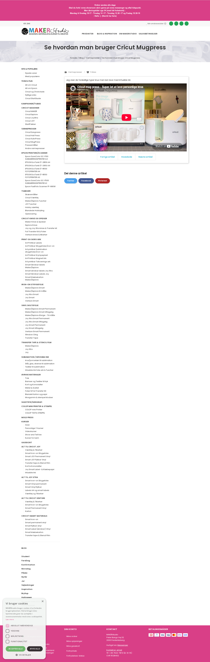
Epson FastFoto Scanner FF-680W (40, 186)
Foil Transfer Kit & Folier (35, 231)
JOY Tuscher (31, 204)
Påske (24, 573)
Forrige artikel (107, 156)
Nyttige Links (30, 95)
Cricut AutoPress (32, 138)
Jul (22, 581)
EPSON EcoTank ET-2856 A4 (37, 162)
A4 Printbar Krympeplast (36, 255)
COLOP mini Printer (33, 409)
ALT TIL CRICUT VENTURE (33, 498)
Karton (28, 511)
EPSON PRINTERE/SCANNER (34, 153)
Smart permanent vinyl (35, 522)
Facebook (86, 180)
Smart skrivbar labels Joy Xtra (39, 271)
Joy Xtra (29, 349)
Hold (27, 425)
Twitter (70, 180)
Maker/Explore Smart (35, 288)
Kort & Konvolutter (33, 466)
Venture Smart (32, 301)
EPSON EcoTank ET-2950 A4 (37, 165)
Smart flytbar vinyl (33, 526)
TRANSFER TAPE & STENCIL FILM (36, 342)
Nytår (24, 577)
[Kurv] (181, 33)
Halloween (26, 597)
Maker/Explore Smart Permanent (40, 309)
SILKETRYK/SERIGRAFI (31, 402)
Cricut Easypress (32, 132)
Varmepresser (75, 72)
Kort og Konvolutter (34, 384)
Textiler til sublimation (35, 367)
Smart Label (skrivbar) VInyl (37, 529)
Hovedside (126, 156)
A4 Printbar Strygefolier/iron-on (39, 246)
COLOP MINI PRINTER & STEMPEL (36, 406)
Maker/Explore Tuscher (35, 201)
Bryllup (24, 593)
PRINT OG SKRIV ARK (31, 239)
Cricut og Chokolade (34, 91)
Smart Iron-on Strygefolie (37, 453)
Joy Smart (29, 297)
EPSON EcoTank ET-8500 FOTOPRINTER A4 (36, 170)
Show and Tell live (33, 434)
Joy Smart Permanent (35, 325)
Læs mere (10, 619)
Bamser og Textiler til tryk (36, 381)
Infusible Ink (30, 472)
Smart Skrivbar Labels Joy (37, 274)
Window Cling (31, 334)
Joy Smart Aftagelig (34, 328)
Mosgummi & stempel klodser (39, 397)
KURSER (25, 421)
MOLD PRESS (27, 417)
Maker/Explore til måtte (35, 291)
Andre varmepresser (35, 148)
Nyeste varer (31, 73)
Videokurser (31, 431)
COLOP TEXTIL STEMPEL (35, 413)
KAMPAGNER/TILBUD (31, 103)
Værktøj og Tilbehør (34, 493)
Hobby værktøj (32, 207)
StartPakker (30, 124)
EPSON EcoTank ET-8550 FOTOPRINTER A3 (36, 176)
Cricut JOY (30, 121)
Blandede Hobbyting (34, 210)
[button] (24, 654)
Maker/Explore (32, 346)
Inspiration (26, 589)
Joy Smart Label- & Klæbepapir (39, 469)
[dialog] (24, 628)
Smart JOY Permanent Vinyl (37, 456)
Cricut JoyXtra (31, 118)
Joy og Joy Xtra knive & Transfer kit (41, 228)
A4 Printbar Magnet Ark (35, 258)
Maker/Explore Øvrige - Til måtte (40, 315)
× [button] (42, 601)
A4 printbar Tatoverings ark (37, 261)
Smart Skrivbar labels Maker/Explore (35, 266)
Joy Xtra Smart (32, 294)
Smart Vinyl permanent (35, 484)
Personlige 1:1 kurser (34, 428)
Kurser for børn (32, 438)
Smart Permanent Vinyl (35, 508)
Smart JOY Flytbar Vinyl (35, 459)
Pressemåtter (31, 145)
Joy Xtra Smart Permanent (37, 318)
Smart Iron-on (31, 519)
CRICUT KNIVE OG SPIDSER (34, 218)
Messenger (122, 645)
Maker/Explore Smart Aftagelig (39, 312)
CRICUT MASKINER (30, 108)
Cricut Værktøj (31, 197)
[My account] (187, 33)
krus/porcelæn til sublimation (38, 360)
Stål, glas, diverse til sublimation (39, 363)
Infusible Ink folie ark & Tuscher (39, 370)
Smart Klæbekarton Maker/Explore (34, 278)
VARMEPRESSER (28, 129)
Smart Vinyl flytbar (33, 487)
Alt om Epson (31, 88)
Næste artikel (145, 156)
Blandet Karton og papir (36, 394)
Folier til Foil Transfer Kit (35, 391)
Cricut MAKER (31, 111)
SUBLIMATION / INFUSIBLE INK (35, 357)
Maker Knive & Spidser (35, 222)
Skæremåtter (31, 194)
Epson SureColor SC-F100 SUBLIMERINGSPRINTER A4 (36, 157)
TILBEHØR (26, 191)
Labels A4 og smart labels (37, 490)
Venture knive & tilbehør (36, 234)
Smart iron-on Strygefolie (37, 480)
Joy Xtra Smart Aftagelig (36, 321)
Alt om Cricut (31, 85)
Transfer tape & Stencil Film (37, 463)
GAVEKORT (26, 442)
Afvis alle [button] (35, 649)
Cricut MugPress (32, 142)
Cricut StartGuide (33, 98)
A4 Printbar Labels (33, 243)
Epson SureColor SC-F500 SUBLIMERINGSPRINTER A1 (37, 182)
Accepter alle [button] (16, 649)
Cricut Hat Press (32, 135)
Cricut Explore (31, 114)
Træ (27, 378)
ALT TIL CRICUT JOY (30, 446)
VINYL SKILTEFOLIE (29, 305)
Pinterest (102, 180)
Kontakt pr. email (114, 650)
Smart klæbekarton (34, 532)
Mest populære (32, 76)
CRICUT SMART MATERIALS (34, 516)
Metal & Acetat (32, 388)
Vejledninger (27, 585)
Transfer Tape (31, 338)
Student (25, 556)
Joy (26, 352)
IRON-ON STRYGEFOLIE (32, 284)
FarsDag (25, 560)
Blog (24, 548)
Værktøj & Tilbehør (33, 450)
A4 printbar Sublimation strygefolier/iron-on (36, 250)
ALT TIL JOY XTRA (29, 477)
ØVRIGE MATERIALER (31, 374)
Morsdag (26, 569)
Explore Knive (31, 225)
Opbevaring (30, 214)
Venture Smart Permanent (37, 331)
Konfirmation (28, 565)
